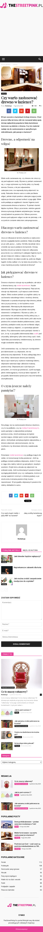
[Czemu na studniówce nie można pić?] (7, 735)
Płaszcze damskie (7, 890)
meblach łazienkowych (30, 428)
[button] (40, 59)
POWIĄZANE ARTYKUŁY (11, 550)
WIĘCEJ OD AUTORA (30, 550)
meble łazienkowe (23, 285)
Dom (16, 826)
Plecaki (17, 746)
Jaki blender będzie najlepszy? (27, 556)
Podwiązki (18, 737)
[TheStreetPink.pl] (21, 5)
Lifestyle (17, 849)
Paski (16, 712)
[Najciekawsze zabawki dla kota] (7, 570)
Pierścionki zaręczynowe (10, 869)
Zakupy (4, 93)
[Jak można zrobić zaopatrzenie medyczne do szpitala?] (7, 581)
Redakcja (8, 106)
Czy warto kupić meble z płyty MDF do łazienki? (10, 514)
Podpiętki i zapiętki (8, 886)
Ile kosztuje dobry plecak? (24, 743)
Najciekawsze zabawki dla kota (27, 567)
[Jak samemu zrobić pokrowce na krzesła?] (7, 724)
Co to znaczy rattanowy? (14, 691)
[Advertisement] (21, 33)
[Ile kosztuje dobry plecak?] (7, 746)
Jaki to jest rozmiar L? (22, 710)
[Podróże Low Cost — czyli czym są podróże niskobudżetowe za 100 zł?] (7, 847)
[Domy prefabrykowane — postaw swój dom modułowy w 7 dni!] (7, 825)
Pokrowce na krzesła (8, 687)
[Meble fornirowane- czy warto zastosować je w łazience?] (7, 836)
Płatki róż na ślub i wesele (10, 879)
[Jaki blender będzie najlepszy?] (7, 559)
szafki (36, 334)
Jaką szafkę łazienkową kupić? (33, 514)
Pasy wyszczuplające (9, 876)
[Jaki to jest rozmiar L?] (7, 713)
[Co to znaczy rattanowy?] (21, 674)
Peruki (3, 862)
